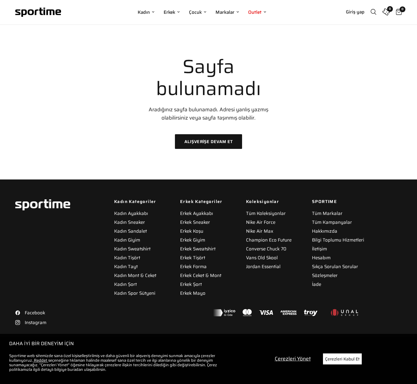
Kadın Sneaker (129, 222)
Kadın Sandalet (130, 231)
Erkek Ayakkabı (196, 213)
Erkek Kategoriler (201, 201)
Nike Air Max (259, 231)
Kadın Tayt (126, 266)
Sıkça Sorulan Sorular (335, 266)
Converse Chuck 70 (266, 249)
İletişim (319, 249)
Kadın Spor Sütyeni (134, 293)
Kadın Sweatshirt (132, 249)
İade (316, 284)
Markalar (225, 12)
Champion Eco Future (269, 240)
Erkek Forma (193, 266)
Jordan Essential (263, 266)
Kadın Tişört (127, 257)
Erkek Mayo (192, 293)
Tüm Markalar (327, 213)
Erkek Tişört (192, 257)
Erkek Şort (191, 284)
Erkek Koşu (191, 231)
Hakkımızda (324, 231)
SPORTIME (324, 201)
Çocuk (195, 12)
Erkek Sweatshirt (198, 249)
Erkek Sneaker (195, 222)
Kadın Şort (125, 284)
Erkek (169, 12)
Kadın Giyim (127, 240)
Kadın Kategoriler (135, 201)
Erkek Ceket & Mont (200, 275)
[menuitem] (146, 12)
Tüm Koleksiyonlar (266, 213)
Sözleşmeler (325, 275)
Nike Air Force (260, 222)
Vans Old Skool (262, 257)
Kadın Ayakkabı (131, 213)
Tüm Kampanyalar (332, 222)
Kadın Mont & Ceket (135, 275)
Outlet (255, 12)
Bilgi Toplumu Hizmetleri (338, 240)
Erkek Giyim (192, 240)
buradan (75, 369)
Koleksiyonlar (262, 201)
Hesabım (321, 257)
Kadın (144, 12)
